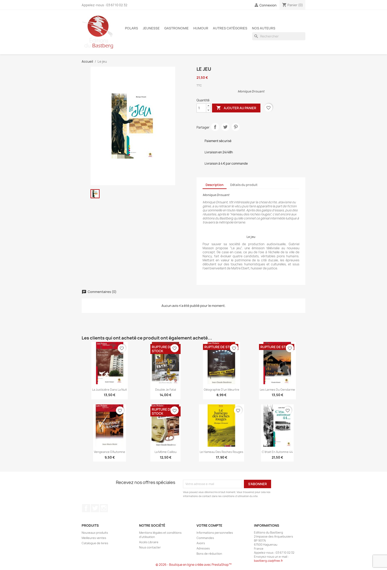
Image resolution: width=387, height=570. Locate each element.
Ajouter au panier (236, 107)
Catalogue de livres (95, 543)
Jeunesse (151, 28)
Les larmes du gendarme (277, 389)
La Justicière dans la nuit (109, 389)
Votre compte (209, 525)
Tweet (225, 127)
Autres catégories (230, 28)
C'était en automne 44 (277, 452)
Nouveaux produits (95, 533)
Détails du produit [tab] (244, 185)
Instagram (104, 508)
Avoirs (201, 543)
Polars (131, 28)
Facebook (86, 508)
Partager (215, 127)
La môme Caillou (166, 452)
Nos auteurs (263, 28)
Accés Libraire (148, 542)
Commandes (205, 538)
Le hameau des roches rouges (221, 452)
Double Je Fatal (165, 389)
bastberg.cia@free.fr (268, 561)
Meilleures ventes (94, 538)
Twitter (95, 508)
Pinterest (236, 127)
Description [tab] (215, 185)
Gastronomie (176, 28)
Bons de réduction (209, 553)
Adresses (203, 548)
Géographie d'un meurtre (221, 389)
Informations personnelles (215, 533)
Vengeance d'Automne (109, 452)
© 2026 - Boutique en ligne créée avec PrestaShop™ (194, 565)
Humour (200, 28)
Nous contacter (150, 547)
